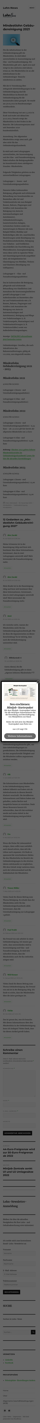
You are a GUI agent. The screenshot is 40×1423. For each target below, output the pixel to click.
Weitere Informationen (20, 736)
